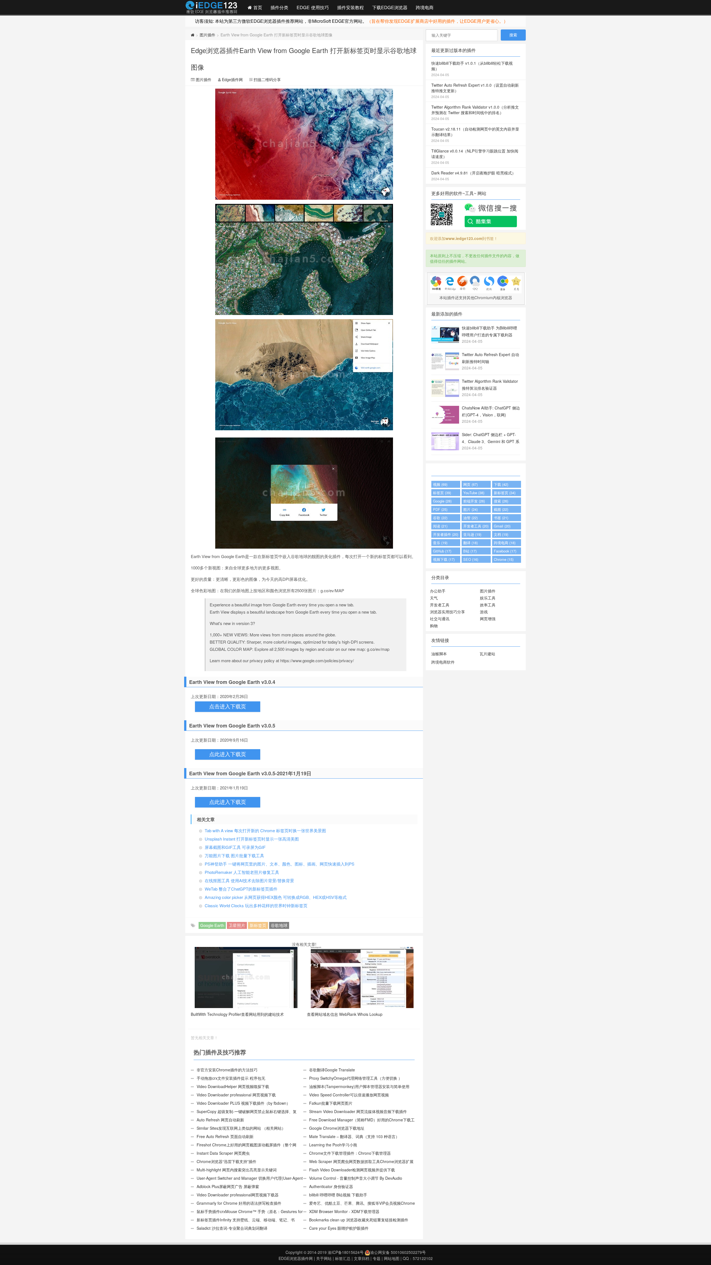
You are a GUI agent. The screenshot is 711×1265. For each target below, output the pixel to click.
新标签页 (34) (504, 492)
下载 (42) (501, 484)
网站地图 (391, 1258)
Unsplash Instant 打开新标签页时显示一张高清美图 (252, 839)
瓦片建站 (487, 653)
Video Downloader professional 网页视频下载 (236, 1095)
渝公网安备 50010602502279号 (398, 1252)
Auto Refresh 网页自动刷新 (220, 1119)
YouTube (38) (473, 492)
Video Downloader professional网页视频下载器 (238, 1195)
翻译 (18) (470, 542)
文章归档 (361, 1258)
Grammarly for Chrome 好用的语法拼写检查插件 (239, 1203)
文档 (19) (501, 534)
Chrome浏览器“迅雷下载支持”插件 (226, 1161)
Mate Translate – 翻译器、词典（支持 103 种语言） (354, 1136)
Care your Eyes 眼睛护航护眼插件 (339, 1228)
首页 (257, 7)
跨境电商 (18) (504, 542)
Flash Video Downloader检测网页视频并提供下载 (352, 1169)
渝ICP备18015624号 (346, 1252)
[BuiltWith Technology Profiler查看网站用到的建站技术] (246, 977)
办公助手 (437, 591)
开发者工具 (439, 605)
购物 (434, 625)
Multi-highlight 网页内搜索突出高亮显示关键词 (237, 1169)
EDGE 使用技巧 (313, 7)
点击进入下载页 (227, 706)
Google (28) (442, 501)
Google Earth (212, 925)
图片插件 (207, 35)
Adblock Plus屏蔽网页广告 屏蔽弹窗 (228, 1186)
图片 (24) (470, 509)
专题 (376, 1258)
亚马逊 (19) (472, 534)
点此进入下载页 (227, 754)
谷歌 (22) (440, 517)
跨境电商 (425, 7)
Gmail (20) (502, 526)
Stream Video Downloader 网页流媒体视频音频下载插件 (358, 1111)
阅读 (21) (440, 526)
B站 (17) (470, 551)
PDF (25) (440, 509)
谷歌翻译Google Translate (332, 1069)
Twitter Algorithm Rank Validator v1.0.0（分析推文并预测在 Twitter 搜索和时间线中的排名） (475, 112)
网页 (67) (470, 484)
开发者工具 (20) (476, 526)
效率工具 (487, 605)
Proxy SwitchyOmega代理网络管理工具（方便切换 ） (355, 1078)
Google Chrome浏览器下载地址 (336, 1128)
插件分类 (279, 7)
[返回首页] (192, 35)
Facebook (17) (505, 551)
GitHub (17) (442, 551)
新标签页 (258, 925)
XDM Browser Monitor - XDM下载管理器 (344, 1211)
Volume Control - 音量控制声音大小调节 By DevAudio (355, 1178)
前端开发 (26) (474, 501)
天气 (434, 598)
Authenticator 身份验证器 (331, 1186)
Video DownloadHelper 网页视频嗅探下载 (233, 1086)
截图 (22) (501, 509)
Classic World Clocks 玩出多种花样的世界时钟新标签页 (256, 905)
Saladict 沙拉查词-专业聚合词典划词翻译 (232, 1228)
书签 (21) (501, 517)
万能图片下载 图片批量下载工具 (234, 855)
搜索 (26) (501, 501)
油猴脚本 (439, 653)
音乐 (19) (440, 542)
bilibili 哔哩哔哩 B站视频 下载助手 (338, 1195)
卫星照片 (237, 925)
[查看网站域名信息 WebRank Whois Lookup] (362, 977)
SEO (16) (470, 559)
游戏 (484, 611)
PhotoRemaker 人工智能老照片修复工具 (242, 872)
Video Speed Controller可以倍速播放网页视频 (349, 1095)
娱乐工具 (487, 598)
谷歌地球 (279, 925)
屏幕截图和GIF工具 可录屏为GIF (235, 847)
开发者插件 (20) (445, 534)
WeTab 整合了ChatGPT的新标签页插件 (241, 889)
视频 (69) (440, 484)
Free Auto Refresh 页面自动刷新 (225, 1136)
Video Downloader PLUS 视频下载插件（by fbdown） (243, 1103)
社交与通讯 (439, 618)
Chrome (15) (504, 559)
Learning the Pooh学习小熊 (333, 1145)
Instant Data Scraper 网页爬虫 (223, 1153)
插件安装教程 (350, 7)
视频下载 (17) (444, 559)
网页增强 (487, 618)
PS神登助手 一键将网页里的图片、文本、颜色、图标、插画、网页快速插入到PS (279, 864)
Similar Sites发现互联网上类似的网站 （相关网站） (241, 1128)
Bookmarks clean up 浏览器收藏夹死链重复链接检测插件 (358, 1219)
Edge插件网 (211, 8)
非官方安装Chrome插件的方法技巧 (227, 1069)
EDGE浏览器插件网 (296, 1258)
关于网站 (324, 1258)
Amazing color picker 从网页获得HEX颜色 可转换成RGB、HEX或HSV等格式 (276, 897)
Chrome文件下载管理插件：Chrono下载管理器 (350, 1153)
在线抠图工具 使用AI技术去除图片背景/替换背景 (249, 880)
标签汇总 (343, 1258)
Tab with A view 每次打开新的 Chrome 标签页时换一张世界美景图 (265, 830)
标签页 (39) (442, 492)
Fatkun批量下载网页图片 (330, 1103)
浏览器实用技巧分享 (447, 611)
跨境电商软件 (443, 662)
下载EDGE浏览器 (389, 7)
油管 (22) (470, 517)
